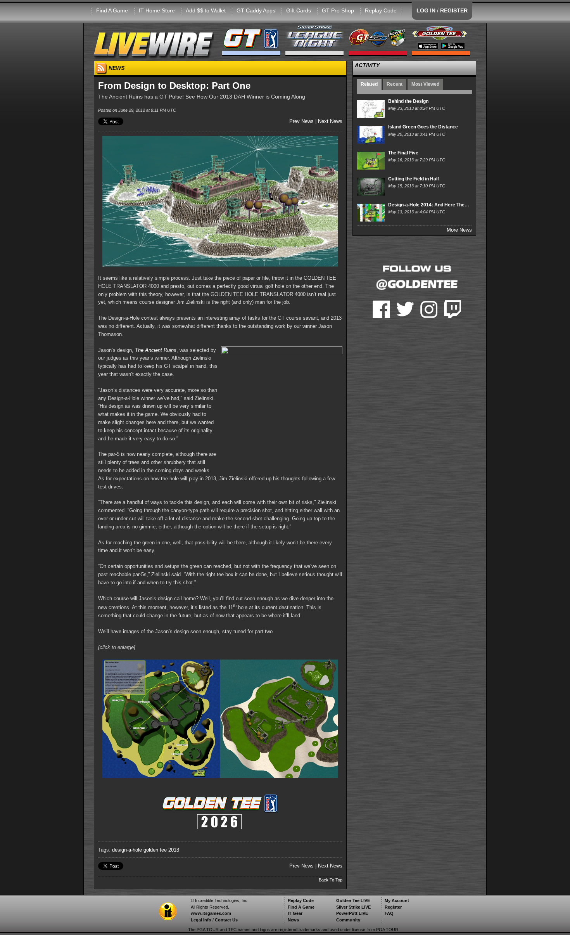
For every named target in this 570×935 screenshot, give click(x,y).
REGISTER (454, 10)
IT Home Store (157, 10)
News (293, 920)
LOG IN (425, 10)
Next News (330, 121)
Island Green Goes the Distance (423, 127)
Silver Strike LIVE (353, 907)
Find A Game (112, 10)
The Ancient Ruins (155, 350)
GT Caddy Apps (256, 10)
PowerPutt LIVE (352, 913)
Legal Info (201, 920)
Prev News (301, 121)
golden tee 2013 (161, 850)
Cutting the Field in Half (413, 179)
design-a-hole (127, 850)
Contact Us (226, 920)
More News (459, 230)
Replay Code (381, 10)
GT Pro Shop (338, 10)
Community (348, 920)
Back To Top (330, 880)
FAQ (389, 913)
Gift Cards (298, 10)
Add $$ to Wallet (206, 10)
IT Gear (295, 913)
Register (393, 907)
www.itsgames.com (211, 913)
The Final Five (403, 153)
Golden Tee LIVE (353, 900)
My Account (397, 900)
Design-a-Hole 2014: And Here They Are (432, 205)
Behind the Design (408, 101)
